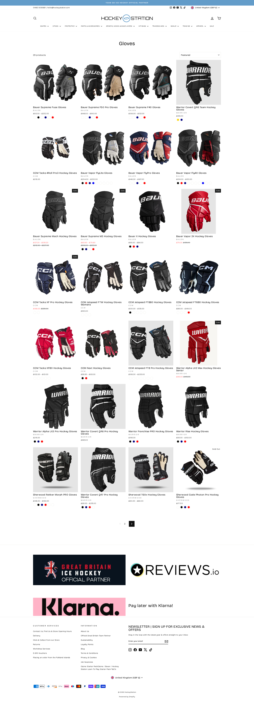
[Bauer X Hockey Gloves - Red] (134, 246)
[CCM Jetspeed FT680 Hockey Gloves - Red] (188, 312)
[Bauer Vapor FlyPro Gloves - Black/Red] (134, 183)
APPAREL (200, 26)
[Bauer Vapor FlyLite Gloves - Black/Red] (100, 183)
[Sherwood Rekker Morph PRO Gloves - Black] (38, 505)
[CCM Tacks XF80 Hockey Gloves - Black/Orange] (35, 378)
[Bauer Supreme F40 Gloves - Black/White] (130, 117)
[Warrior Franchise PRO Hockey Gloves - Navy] (134, 441)
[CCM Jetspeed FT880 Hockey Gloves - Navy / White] (137, 312)
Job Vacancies (87, 662)
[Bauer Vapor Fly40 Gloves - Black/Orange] (199, 183)
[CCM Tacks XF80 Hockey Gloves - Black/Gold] (49, 378)
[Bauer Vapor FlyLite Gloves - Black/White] (97, 183)
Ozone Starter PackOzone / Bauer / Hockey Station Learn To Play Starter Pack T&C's (100, 667)
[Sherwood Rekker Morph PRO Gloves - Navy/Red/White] (52, 505)
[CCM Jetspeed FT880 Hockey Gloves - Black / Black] (130, 312)
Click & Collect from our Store (46, 640)
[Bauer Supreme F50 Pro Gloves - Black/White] (82, 117)
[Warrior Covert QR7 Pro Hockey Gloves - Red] (90, 507)
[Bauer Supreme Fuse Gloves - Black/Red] (42, 117)
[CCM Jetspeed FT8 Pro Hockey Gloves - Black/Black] (134, 378)
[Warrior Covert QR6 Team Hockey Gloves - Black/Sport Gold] (178, 120)
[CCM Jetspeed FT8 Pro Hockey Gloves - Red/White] (144, 378)
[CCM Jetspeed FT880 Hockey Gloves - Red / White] (141, 312)
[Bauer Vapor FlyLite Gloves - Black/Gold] (111, 183)
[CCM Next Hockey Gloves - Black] (82, 378)
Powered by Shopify (127, 697)
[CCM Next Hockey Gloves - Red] (86, 378)
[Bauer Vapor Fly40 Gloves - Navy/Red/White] (188, 183)
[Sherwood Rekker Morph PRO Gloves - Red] (45, 505)
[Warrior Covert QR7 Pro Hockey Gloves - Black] (82, 507)
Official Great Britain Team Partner (96, 636)
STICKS (56, 26)
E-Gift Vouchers (40, 653)
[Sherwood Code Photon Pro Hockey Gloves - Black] (181, 507)
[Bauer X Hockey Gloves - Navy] (137, 246)
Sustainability (87, 640)
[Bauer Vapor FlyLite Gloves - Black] (82, 183)
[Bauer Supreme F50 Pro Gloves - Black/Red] (86, 117)
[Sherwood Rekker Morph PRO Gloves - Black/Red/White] (49, 505)
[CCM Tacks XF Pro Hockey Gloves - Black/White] (35, 312)
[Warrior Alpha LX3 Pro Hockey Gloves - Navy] (38, 441)
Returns (36, 644)
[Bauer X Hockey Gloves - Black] (130, 246)
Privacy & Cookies (89, 657)
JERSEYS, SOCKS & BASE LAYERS (119, 26)
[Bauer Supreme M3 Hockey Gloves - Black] (82, 249)
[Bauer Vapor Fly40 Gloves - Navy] (185, 183)
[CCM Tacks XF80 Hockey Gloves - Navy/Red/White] (45, 378)
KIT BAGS (142, 26)
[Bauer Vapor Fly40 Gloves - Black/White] (206, 183)
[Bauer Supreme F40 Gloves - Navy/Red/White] (141, 117)
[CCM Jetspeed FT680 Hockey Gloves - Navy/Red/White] (181, 312)
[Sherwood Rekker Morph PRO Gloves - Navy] (42, 505)
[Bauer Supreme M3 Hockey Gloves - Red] (93, 249)
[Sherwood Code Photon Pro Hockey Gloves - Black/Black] (178, 507)
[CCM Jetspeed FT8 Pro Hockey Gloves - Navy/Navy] (141, 378)
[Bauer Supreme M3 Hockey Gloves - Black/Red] (90, 249)
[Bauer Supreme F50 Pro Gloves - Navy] (90, 117)
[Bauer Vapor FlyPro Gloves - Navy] (137, 183)
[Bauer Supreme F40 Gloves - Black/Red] (134, 117)
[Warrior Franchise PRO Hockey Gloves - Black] (130, 441)
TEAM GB (186, 26)
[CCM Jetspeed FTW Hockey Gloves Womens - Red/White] (86, 315)
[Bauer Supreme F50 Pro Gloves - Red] (97, 117)
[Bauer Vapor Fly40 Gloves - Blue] (203, 183)
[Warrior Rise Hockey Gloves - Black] (178, 441)
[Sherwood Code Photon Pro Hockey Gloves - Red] (188, 507)
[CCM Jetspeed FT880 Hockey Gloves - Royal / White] (144, 312)
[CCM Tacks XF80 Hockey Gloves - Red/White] (42, 378)
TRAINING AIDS (158, 26)
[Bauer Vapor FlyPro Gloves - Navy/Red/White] (141, 183)
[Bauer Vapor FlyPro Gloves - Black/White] (130, 183)
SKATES (43, 26)
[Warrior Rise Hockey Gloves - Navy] (181, 441)
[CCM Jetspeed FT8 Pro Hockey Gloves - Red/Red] (148, 378)
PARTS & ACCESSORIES (90, 26)
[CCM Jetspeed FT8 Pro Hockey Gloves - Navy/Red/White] (151, 378)
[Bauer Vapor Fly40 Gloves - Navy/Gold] (192, 183)
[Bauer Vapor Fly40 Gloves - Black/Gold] (210, 183)
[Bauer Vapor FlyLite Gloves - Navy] (90, 183)
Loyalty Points (87, 644)
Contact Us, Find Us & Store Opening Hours (52, 631)
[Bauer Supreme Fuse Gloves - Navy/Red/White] (49, 117)
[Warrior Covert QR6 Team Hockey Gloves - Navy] (181, 120)
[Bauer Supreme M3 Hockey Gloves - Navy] (86, 249)
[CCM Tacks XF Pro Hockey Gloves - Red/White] (38, 312)
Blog (83, 649)
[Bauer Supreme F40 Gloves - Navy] (137, 117)
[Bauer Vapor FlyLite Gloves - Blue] (93, 183)
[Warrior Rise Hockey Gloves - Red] (185, 441)
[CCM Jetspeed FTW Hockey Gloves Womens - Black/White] (82, 315)
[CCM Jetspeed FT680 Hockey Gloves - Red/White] (178, 312)
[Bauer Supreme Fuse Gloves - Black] (38, 117)
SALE (212, 26)
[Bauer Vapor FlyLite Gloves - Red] (86, 183)
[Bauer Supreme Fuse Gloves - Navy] (45, 117)
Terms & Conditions (89, 653)
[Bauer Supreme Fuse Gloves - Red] (52, 117)
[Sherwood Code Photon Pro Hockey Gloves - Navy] (185, 507)
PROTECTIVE (70, 26)
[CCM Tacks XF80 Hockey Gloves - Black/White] (38, 378)
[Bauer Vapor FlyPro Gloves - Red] (144, 183)
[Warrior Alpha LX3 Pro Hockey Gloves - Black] (35, 441)
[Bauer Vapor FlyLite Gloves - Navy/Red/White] (104, 183)
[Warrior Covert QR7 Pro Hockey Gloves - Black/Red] (93, 507)
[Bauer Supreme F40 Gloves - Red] (144, 117)
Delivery (36, 636)
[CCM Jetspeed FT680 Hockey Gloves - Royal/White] (185, 312)
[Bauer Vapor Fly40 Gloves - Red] (181, 183)
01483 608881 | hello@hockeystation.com (51, 7)
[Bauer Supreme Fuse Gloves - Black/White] (35, 117)
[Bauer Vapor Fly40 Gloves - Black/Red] (196, 183)
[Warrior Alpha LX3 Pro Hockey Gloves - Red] (42, 441)
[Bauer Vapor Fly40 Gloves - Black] (178, 183)
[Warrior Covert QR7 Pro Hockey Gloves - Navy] (86, 507)
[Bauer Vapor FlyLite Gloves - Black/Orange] (107, 183)
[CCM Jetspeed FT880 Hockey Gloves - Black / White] (134, 312)
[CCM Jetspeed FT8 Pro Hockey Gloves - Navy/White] (137, 378)
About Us (85, 631)
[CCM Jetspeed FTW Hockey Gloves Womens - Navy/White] (90, 315)
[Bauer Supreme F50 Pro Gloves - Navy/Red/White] (93, 117)
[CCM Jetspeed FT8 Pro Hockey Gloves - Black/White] (130, 378)
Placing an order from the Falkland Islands (51, 657)
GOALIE (174, 26)
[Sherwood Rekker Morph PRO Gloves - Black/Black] (35, 505)
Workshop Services (41, 649)
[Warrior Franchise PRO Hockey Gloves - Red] (137, 441)
